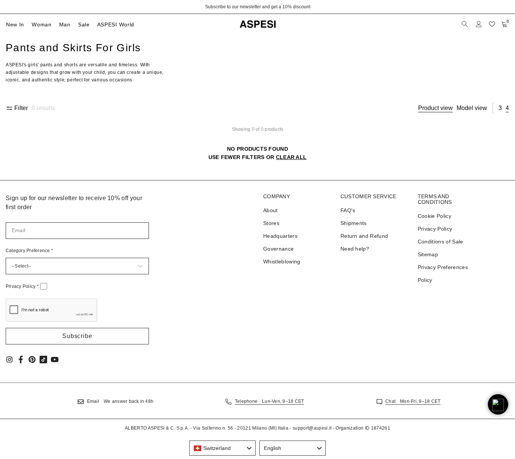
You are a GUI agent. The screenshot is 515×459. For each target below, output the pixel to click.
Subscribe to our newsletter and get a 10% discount (257, 6)
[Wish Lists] (492, 24)
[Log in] (479, 24)
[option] (257, 7)
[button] (77, 336)
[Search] (465, 24)
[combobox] (222, 448)
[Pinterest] (32, 359)
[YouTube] (54, 359)
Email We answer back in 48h (120, 401)
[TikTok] (43, 359)
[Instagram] (9, 359)
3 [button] (500, 108)
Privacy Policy (22, 286)
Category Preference (29, 250)
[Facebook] (21, 359)
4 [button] (507, 108)
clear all (291, 157)
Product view (435, 108)
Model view (472, 108)
